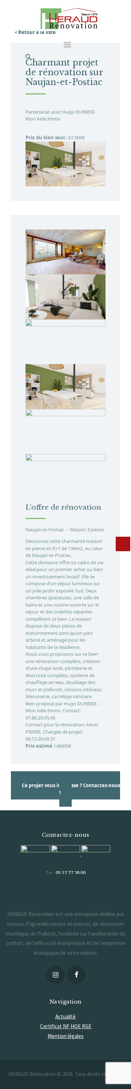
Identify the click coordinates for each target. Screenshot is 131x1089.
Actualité (65, 1016)
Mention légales (66, 1036)
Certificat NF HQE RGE (65, 1026)
